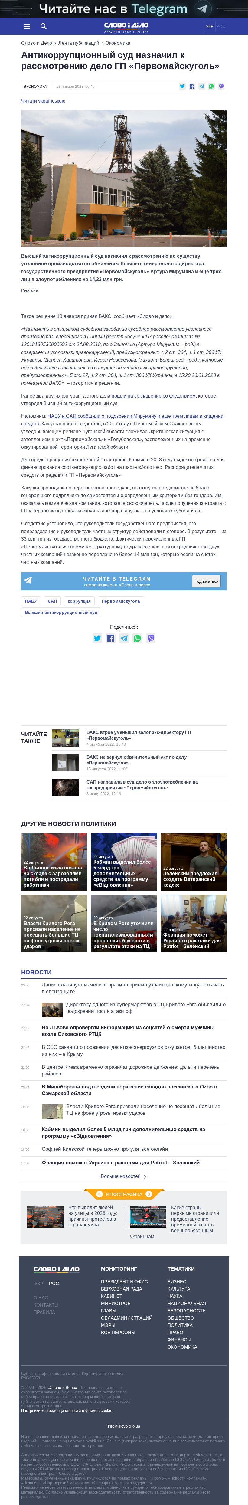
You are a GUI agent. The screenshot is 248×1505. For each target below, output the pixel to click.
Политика (180, 1325)
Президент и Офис (124, 1281)
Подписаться (206, 581)
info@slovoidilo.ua (124, 1426)
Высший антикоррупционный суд (61, 612)
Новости (36, 972)
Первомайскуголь (121, 601)
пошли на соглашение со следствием (154, 395)
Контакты (46, 1304)
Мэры (108, 1325)
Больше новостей (121, 1176)
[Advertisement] (124, 300)
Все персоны (118, 1332)
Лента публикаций (78, 43)
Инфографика (124, 1194)
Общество (181, 1317)
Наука (175, 1296)
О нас (41, 1297)
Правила (44, 1312)
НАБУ (31, 601)
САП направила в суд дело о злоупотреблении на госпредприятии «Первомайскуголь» (142, 787)
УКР (210, 26)
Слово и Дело (36, 43)
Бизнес (177, 1281)
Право (175, 1332)
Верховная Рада (121, 1288)
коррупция (79, 601)
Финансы (179, 1339)
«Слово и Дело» (62, 1387)
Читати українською (43, 101)
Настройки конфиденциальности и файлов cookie (66, 1410)
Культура (179, 1288)
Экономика (118, 43)
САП (52, 601)
